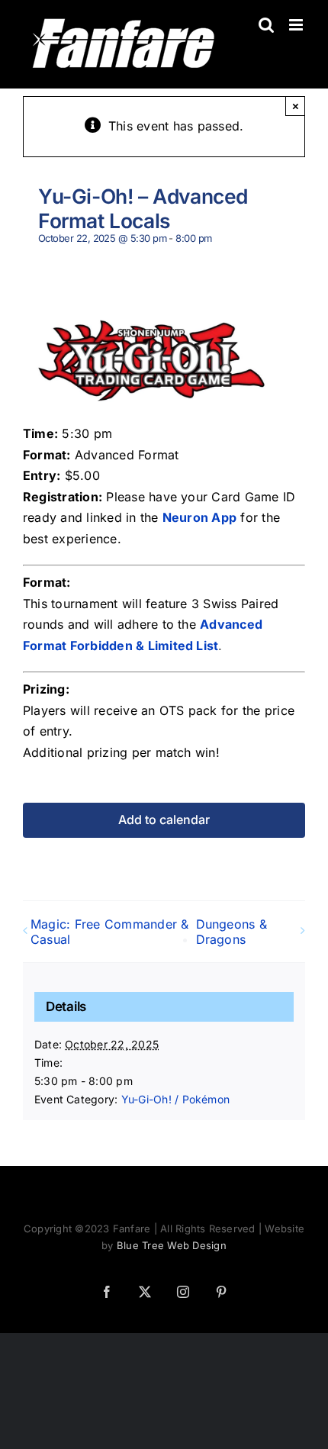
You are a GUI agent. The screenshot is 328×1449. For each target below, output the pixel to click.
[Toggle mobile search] (266, 25)
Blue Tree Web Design (172, 1245)
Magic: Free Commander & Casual (110, 931)
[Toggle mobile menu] (297, 25)
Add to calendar (164, 820)
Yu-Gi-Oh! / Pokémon (175, 1099)
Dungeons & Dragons (231, 931)
